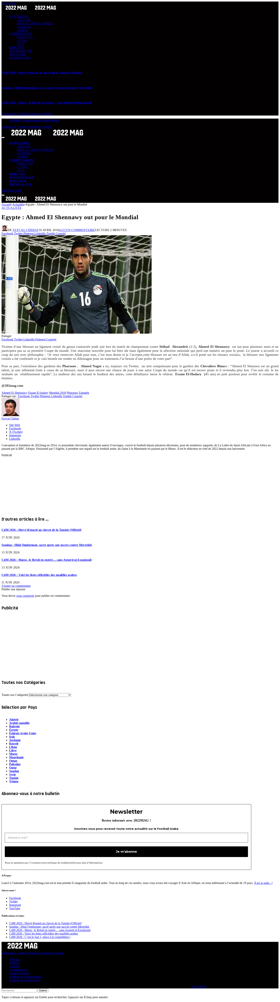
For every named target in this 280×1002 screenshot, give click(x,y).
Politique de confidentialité (25, 976)
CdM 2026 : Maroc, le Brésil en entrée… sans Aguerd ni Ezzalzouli (46, 102)
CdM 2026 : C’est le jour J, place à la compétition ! (39, 937)
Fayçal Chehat (26, 230)
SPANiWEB (198, 986)
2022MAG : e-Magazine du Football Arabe (34, 120)
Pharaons (72, 392)
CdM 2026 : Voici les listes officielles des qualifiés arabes (39, 575)
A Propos (14, 959)
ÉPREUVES (25, 37)
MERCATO (16, 47)
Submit (43, 990)
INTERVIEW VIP (20, 51)
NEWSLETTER (12, 190)
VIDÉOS (22, 30)
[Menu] (3, 137)
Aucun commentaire (77, 230)
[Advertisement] (116, 483)
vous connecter (25, 595)
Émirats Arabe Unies (22, 733)
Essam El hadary (38, 392)
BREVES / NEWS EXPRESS (35, 23)
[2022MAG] (47, 136)
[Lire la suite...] (263, 883)
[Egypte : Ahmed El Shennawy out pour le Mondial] (77, 332)
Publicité (14, 963)
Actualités (11, 207)
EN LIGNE (24, 26)
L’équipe (14, 966)
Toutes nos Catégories (15, 694)
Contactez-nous (18, 969)
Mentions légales (19, 973)
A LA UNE (24, 20)
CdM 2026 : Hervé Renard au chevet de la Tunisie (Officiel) (42, 72)
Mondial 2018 (57, 392)
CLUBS (22, 40)
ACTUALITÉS (18, 16)
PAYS (20, 44)
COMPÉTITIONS (20, 33)
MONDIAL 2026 (19, 57)
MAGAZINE (17, 54)
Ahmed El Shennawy (14, 392)
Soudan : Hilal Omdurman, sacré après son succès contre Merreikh (47, 87)
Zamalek (84, 392)
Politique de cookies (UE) (24, 980)
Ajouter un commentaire (16, 585)
